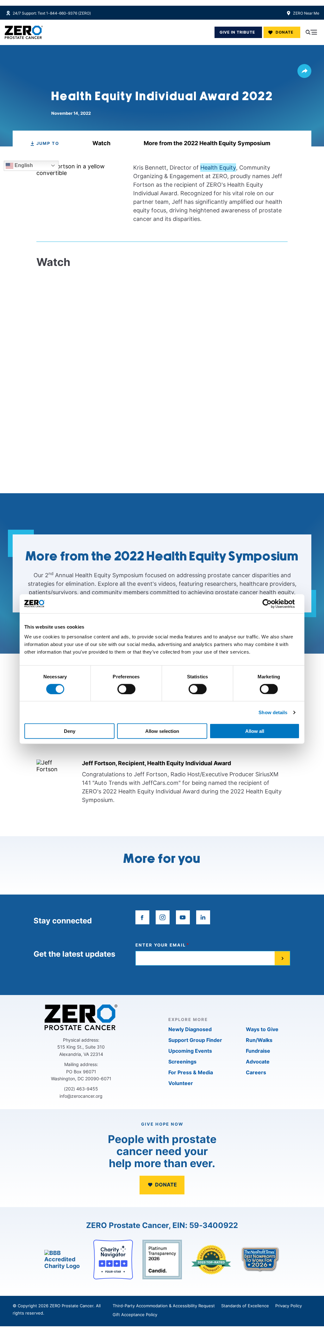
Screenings (182, 1061)
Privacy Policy (288, 1305)
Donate (284, 32)
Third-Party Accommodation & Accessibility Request (164, 1305)
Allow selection (162, 731)
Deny (69, 731)
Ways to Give (262, 1029)
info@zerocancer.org (81, 1096)
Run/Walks (259, 1040)
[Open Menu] (311, 32)
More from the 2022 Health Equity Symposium (207, 143)
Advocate (258, 1061)
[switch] (126, 689)
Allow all (254, 731)
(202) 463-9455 (81, 1088)
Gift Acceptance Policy (135, 1314)
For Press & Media (190, 1072)
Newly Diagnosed (190, 1029)
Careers (256, 1072)
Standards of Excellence (245, 1305)
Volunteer (180, 1083)
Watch (101, 143)
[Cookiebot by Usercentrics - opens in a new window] (272, 603)
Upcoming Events (190, 1051)
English (23, 165)
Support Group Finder (195, 1040)
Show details (273, 712)
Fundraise (258, 1051)
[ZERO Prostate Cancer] (24, 32)
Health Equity (218, 167)
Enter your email (160, 945)
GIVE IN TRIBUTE (237, 32)
